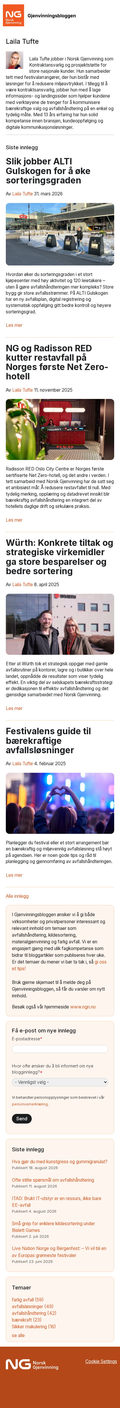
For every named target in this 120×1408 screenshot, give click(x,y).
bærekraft (27, 1320)
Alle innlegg (17, 896)
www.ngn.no (83, 1007)
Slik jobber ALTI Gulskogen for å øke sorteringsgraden (48, 170)
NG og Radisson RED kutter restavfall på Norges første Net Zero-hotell (57, 362)
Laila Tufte (22, 194)
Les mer (14, 325)
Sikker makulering (34, 1326)
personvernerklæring (30, 1104)
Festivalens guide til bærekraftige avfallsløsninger (48, 740)
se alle (18, 1335)
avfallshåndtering (34, 1313)
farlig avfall (28, 1300)
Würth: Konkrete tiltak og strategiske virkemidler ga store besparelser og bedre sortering (59, 556)
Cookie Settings (101, 1361)
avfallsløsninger (33, 1306)
